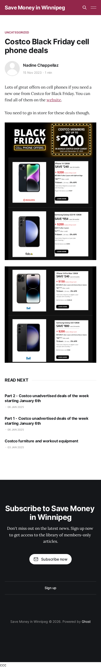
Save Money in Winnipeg (35, 7)
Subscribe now (54, 559)
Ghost (86, 621)
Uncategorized (17, 32)
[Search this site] (84, 7)
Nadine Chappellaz (41, 65)
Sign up (50, 588)
